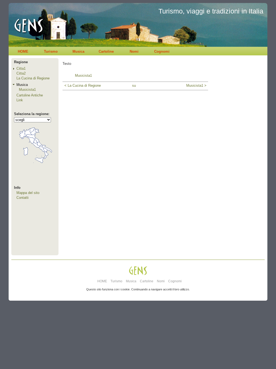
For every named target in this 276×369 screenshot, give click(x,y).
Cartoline (106, 51)
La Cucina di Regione (33, 78)
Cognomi (162, 51)
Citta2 (21, 73)
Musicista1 (27, 90)
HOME (23, 51)
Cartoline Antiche (29, 95)
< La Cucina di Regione (82, 85)
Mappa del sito (27, 193)
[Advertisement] (237, 166)
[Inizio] (27, 45)
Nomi (134, 51)
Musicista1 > (196, 85)
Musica (78, 51)
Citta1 (21, 68)
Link (19, 100)
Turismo (51, 51)
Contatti (22, 198)
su (134, 85)
